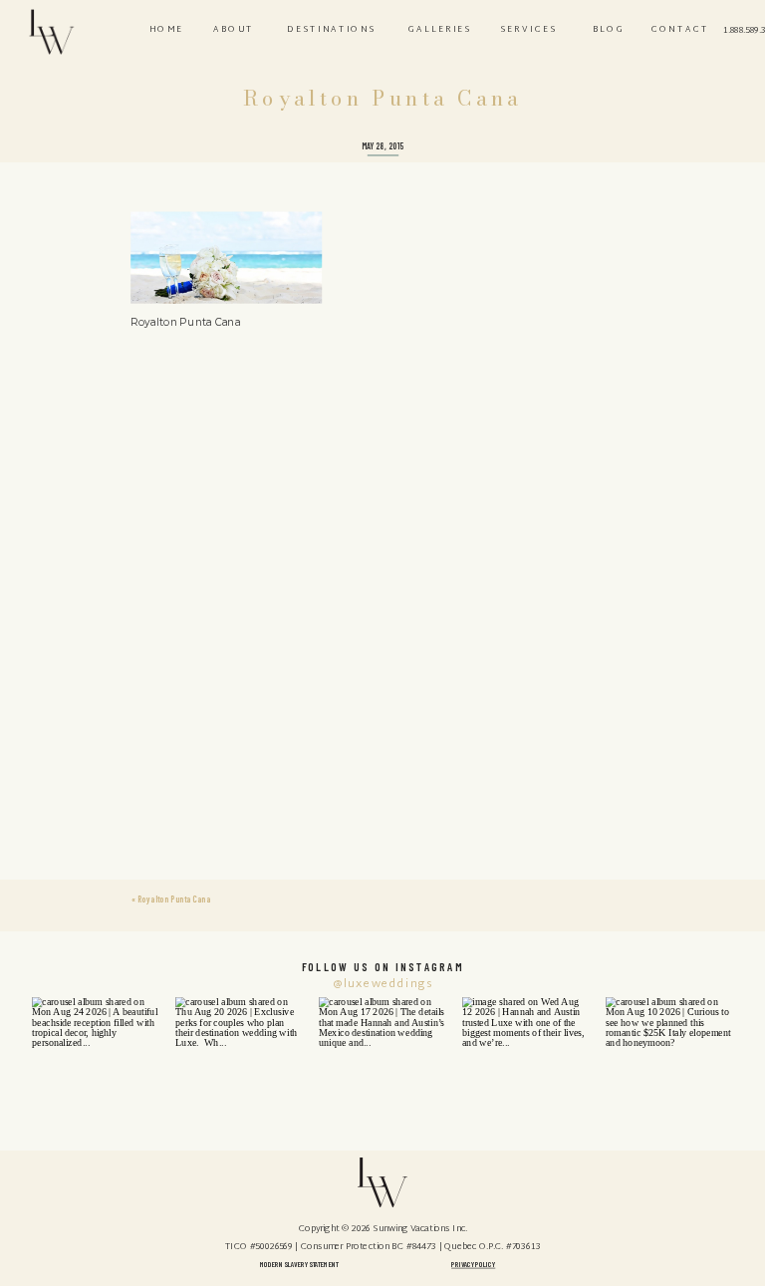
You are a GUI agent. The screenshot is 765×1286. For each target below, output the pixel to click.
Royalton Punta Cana (173, 899)
